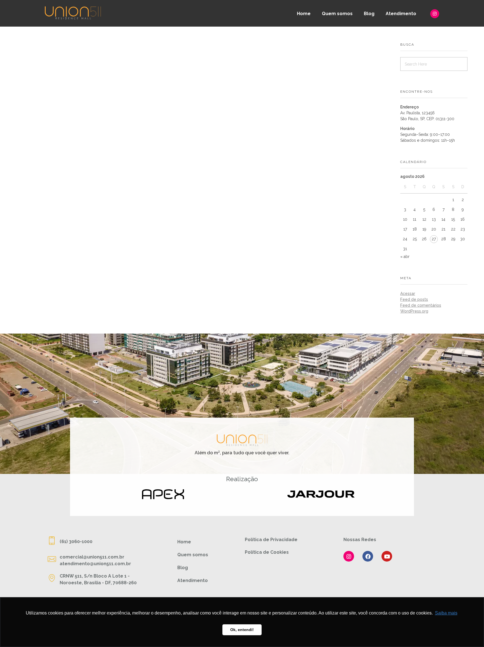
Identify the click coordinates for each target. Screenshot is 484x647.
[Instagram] (434, 13)
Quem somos (337, 13)
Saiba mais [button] (446, 613)
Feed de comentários (420, 305)
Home (304, 13)
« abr (404, 256)
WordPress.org (414, 311)
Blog (369, 13)
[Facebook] (367, 556)
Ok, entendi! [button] (242, 629)
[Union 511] (73, 12)
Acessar (407, 293)
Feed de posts (414, 299)
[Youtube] (386, 556)
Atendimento (401, 13)
